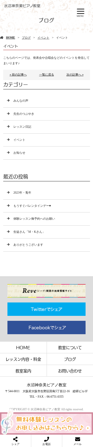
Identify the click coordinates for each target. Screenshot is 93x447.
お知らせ (19, 152)
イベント (43, 37)
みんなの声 (20, 100)
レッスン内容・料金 (23, 359)
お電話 (46, 444)
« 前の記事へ (18, 74)
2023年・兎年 (22, 192)
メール (77, 444)
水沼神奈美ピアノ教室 (46, 385)
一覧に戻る (46, 74)
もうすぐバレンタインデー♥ (32, 206)
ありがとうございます (28, 244)
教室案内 (23, 371)
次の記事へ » (75, 74)
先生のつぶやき (23, 114)
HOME (10, 37)
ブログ (26, 37)
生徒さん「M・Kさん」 (29, 232)
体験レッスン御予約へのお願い (34, 218)
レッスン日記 (22, 126)
